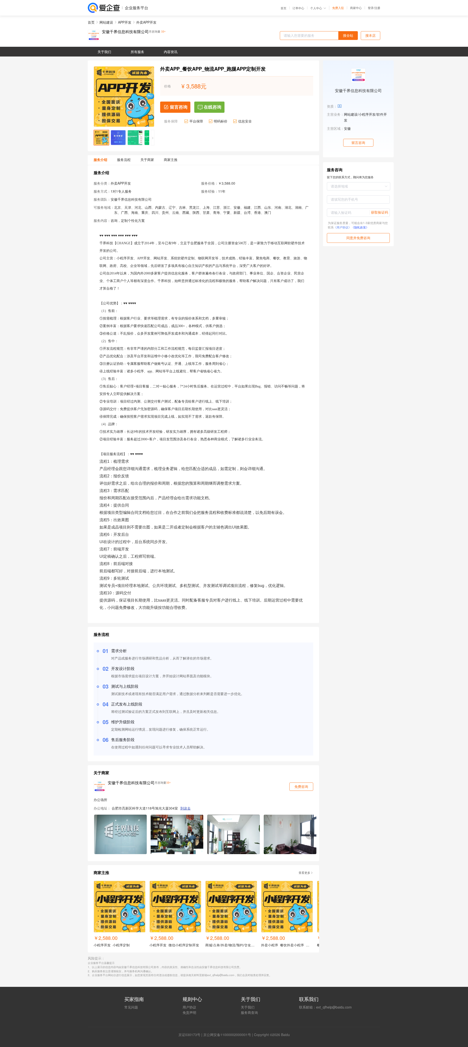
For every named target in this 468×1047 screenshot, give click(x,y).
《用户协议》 (342, 227)
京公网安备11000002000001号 (227, 1034)
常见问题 (131, 1007)
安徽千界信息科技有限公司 (125, 32)
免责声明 (189, 1012)
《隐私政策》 (360, 227)
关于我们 (247, 1007)
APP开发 (124, 22)
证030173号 (191, 1034)
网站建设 (106, 22)
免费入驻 (338, 7)
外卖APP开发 (146, 22)
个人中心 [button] (316, 8)
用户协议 (189, 1007)
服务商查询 (249, 1012)
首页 (283, 8)
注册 (377, 8)
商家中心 (356, 7)
